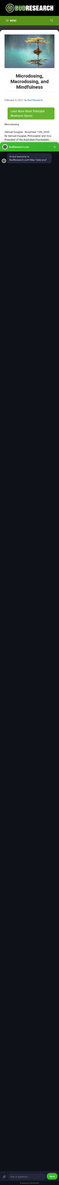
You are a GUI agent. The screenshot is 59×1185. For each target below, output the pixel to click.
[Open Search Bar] (51, 20)
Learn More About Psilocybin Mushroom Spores (28, 113)
